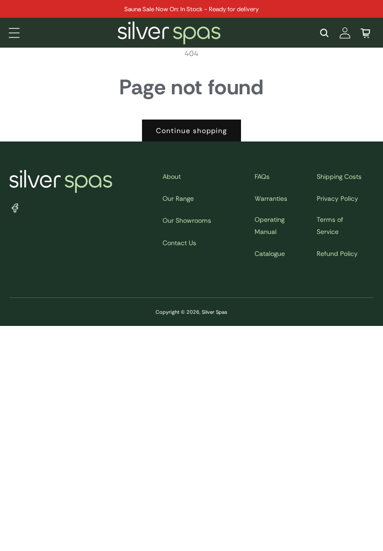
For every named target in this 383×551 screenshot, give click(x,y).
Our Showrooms (187, 220)
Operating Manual (269, 225)
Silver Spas (214, 312)
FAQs (262, 176)
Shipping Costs (339, 176)
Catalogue (270, 253)
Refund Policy (337, 253)
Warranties (271, 198)
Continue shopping (191, 130)
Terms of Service (330, 225)
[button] (14, 32)
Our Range (178, 198)
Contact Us (179, 243)
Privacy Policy (337, 198)
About (172, 176)
